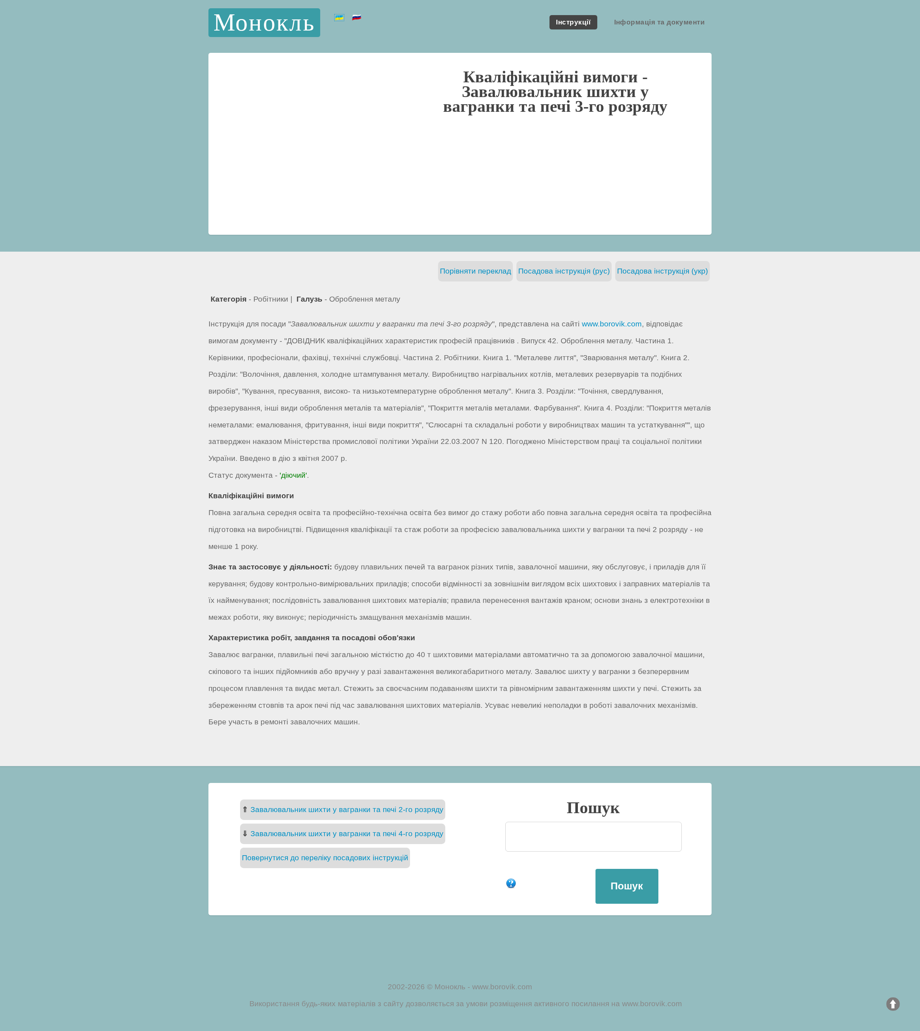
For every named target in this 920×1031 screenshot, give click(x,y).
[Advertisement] (460, 173)
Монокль (264, 22)
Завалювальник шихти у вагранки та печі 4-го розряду (346, 833)
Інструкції (573, 22)
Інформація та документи (659, 22)
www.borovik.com (612, 324)
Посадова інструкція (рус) (564, 271)
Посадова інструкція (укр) (662, 271)
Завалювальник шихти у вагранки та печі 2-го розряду (346, 809)
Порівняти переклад (475, 271)
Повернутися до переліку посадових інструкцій (325, 857)
